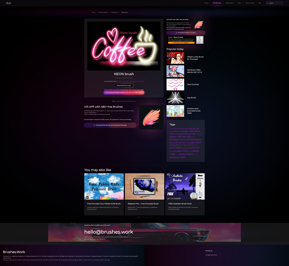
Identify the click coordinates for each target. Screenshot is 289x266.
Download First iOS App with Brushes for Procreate (111, 125)
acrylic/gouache (175, 128)
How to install (250, 3)
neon (134, 101)
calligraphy (118, 101)
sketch (182, 151)
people (184, 148)
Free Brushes (217, 3)
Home (206, 3)
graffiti (198, 134)
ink (192, 137)
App (260, 3)
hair (186, 137)
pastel (182, 145)
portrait (194, 148)
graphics (176, 137)
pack (195, 142)
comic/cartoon (176, 131)
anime (184, 128)
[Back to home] (8, 3)
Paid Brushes (229, 3)
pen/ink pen (191, 145)
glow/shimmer (187, 134)
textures (195, 154)
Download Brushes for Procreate (186, 32)
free (176, 134)
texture (186, 154)
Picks (239, 3)
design (124, 101)
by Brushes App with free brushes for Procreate (130, 81)
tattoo (177, 154)
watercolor (177, 157)
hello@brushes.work (108, 232)
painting (174, 145)
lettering (129, 101)
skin (190, 151)
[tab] (138, 217)
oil (188, 143)
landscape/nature (180, 139)
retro (173, 151)
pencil (175, 148)
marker (174, 143)
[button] (88, 194)
